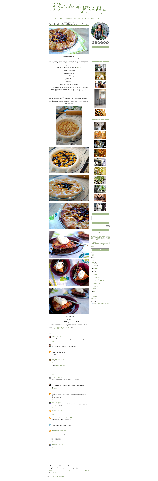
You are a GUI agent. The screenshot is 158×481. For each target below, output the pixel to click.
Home (56, 18)
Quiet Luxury (54, 370)
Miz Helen (53, 336)
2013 (93, 260)
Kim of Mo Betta (54, 359)
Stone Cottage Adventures (56, 417)
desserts (95, 235)
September (95, 268)
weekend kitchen (102, 245)
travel (105, 243)
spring (109, 242)
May (94, 289)
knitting (97, 239)
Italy (109, 238)
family (92, 236)
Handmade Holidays (98, 237)
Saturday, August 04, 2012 (59, 444)
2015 (93, 257)
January (94, 296)
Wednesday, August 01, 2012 (67, 417)
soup (106, 242)
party (106, 240)
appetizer (92, 232)
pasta (108, 240)
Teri (52, 410)
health (103, 237)
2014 (93, 258)
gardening (101, 236)
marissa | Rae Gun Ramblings (57, 383)
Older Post (87, 470)
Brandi (53, 344)
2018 (93, 252)
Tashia (53, 377)
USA (91, 245)
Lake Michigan (101, 239)
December (95, 263)
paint (103, 240)
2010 (93, 299)
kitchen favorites (93, 239)
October (95, 266)
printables (97, 242)
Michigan (94, 240)
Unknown (53, 393)
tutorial (108, 243)
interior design (105, 238)
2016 (93, 255)
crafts (100, 233)
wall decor (95, 245)
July (94, 271)
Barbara (53, 402)
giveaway (105, 236)
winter (108, 245)
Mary (52, 424)
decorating (104, 233)
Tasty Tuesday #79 (96, 277)
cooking (97, 233)
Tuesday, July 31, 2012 (59, 336)
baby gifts (101, 232)
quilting (101, 242)
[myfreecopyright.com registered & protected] (100, 303)
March (94, 293)
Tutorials (77, 18)
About (62, 18)
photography (93, 242)
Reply (53, 341)
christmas (93, 233)
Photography (91, 18)
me (91, 240)
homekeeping (95, 238)
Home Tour (69, 18)
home (106, 237)
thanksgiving (102, 243)
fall (109, 235)
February (95, 294)
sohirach (53, 430)
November (95, 265)
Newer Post (51, 470)
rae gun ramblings (55, 388)
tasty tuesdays (60, 328)
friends (95, 236)
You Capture (93, 246)
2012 (93, 262)
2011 (93, 298)
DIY (98, 235)
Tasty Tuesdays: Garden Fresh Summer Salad (101, 275)
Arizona (96, 232)
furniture (97, 236)
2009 (93, 301)
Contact (100, 18)
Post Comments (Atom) (57, 472)
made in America (107, 239)
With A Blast (54, 351)
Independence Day (96, 283)
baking (54, 328)
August (94, 270)
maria (53, 444)
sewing (103, 242)
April (94, 291)
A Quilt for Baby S (96, 279)
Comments (95, 219)
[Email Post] (72, 327)
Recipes (84, 18)
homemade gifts (100, 238)
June (94, 288)
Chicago (108, 232)
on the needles (99, 240)
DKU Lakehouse (102, 235)
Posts (94, 217)
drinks (107, 235)
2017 (93, 254)
